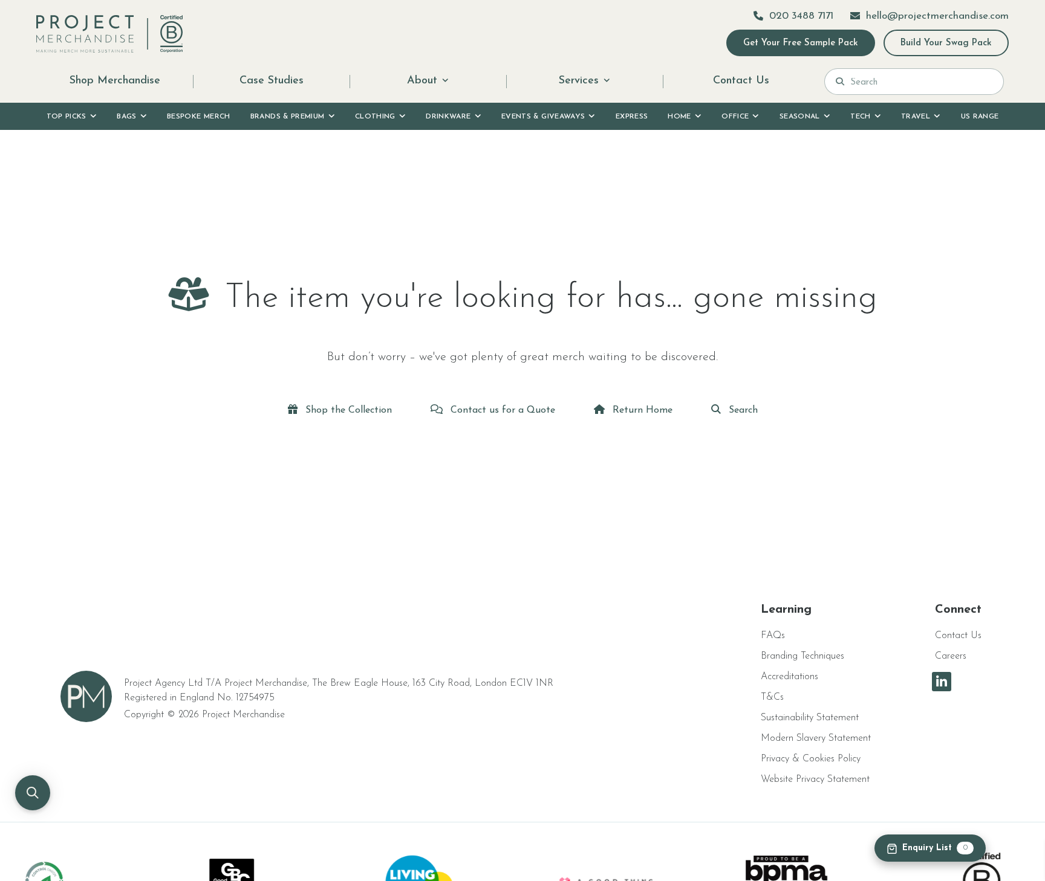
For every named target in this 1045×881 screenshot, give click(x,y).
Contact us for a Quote (501, 410)
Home (679, 116)
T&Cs (772, 697)
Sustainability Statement (810, 718)
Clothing (375, 116)
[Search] (840, 81)
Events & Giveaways (543, 116)
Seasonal (800, 116)
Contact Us (741, 81)
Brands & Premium (287, 116)
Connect (958, 610)
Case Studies (271, 81)
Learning (786, 610)
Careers (950, 656)
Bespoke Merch (198, 116)
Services (579, 81)
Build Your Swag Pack (946, 43)
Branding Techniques (802, 656)
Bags (126, 116)
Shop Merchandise (115, 81)
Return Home (641, 410)
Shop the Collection (347, 410)
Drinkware (448, 116)
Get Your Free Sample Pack (800, 43)
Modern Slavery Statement (816, 738)
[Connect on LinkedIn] (941, 681)
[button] (32, 792)
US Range (980, 116)
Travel (915, 116)
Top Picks (66, 116)
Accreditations (789, 677)
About (422, 81)
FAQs (773, 636)
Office (735, 116)
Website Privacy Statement (815, 779)
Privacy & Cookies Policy (811, 759)
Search (742, 410)
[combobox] (921, 81)
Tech (860, 116)
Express (632, 116)
